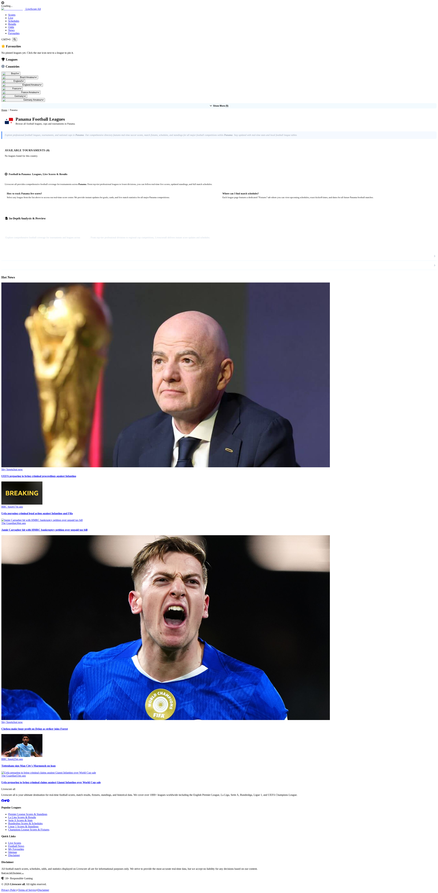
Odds (11, 27)
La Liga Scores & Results (22, 817)
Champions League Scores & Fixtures (28, 829)
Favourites (14, 33)
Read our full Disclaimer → (12, 873)
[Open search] (14, 39)
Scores (11, 14)
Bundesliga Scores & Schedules (25, 823)
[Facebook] (2, 800)
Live (10, 17)
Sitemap (12, 852)
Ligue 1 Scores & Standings (23, 826)
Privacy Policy (9, 890)
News (11, 30)
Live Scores (14, 842)
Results (12, 24)
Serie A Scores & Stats (20, 820)
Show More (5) (220, 106)
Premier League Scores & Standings (27, 814)
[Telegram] (8, 800)
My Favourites (16, 849)
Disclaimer (14, 855)
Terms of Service (27, 890)
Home (4, 110)
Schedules (13, 21)
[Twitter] (5, 800)
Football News (16, 846)
